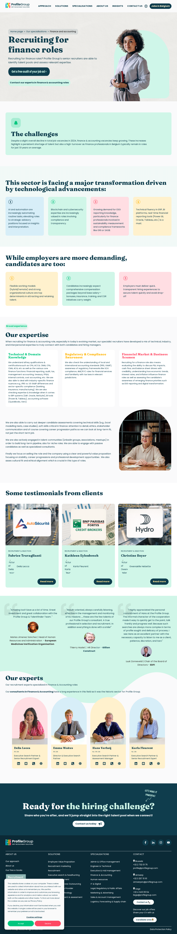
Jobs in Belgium (160, 6)
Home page (16, 31)
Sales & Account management (106, 897)
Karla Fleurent (80, 566)
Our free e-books (14, 870)
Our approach (12, 861)
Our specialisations (36, 31)
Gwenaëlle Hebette (140, 566)
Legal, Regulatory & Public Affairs (106, 888)
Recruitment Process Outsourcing (64, 884)
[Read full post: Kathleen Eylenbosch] (88, 524)
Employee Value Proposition (61, 861)
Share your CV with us (143, 912)
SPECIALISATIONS (82, 6)
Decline (48, 923)
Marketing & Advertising (102, 892)
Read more (46, 581)
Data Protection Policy (160, 929)
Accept (21, 923)
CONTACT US (134, 6)
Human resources (99, 879)
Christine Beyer (133, 555)
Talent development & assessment (65, 897)
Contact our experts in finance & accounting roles (39, 82)
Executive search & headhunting (64, 875)
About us (10, 865)
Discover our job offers (144, 909)
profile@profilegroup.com (145, 868)
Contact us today (85, 823)
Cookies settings (34, 917)
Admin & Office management (105, 861)
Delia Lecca (23, 566)
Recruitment (54, 870)
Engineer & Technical (101, 866)
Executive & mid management (105, 870)
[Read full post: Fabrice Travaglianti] (32, 524)
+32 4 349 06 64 (141, 892)
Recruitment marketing (59, 866)
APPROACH (44, 6)
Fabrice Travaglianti (24, 555)
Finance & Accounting (101, 875)
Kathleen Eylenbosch (81, 555)
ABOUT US (102, 6)
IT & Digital (96, 884)
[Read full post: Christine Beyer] (144, 524)
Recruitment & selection (19, 551)
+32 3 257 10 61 (140, 878)
